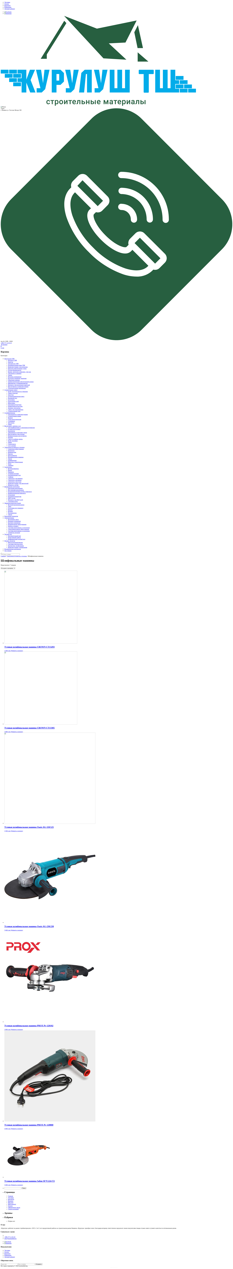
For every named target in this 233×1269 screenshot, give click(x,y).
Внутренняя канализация (16, 490)
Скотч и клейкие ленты (15, 439)
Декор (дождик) (13, 393)
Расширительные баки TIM (16, 365)
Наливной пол (12, 398)
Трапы (10, 375)
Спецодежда (12, 444)
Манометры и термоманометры (18, 383)
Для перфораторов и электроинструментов (21, 427)
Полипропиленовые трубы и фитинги (20, 491)
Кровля (10, 418)
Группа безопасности (14, 370)
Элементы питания (14, 532)
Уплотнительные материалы (17, 388)
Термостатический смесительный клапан (21, 381)
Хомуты (10, 362)
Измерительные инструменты (17, 436)
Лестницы (11, 422)
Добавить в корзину (17, 650)
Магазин (10, 1202)
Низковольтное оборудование (17, 524)
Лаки (9, 506)
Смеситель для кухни (14, 482)
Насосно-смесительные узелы (17, 368)
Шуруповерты (12, 455)
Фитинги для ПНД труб (15, 500)
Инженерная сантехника (12, 486)
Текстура (11, 395)
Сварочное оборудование (16, 449)
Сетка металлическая (14, 419)
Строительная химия (14, 416)
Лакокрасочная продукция (12, 503)
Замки (10, 442)
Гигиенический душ (14, 475)
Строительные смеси (10, 390)
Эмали (10, 514)
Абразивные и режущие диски (17, 432)
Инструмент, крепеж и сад (12, 426)
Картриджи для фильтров (16, 546)
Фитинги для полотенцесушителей (19, 385)
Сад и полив (12, 445)
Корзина (10, 1201)
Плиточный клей (13, 401)
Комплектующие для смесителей (18, 483)
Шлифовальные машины (15, 457)
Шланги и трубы (13, 485)
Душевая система (13, 473)
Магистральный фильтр (15, 542)
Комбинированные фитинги (17, 493)
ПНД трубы (11, 498)
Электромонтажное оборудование (18, 529)
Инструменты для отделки (16, 434)
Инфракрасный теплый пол (16, 539)
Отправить (39, 1264)
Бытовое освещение (14, 523)
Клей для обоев (13, 441)
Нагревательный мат (14, 536)
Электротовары (9, 518)
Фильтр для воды (9, 541)
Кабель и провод (13, 526)
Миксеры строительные (15, 462)
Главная (3, 556)
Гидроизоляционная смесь (16, 396)
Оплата (6, 4)
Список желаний (13, 1209)
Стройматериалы (9, 413)
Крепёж (10, 437)
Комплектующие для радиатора (18, 367)
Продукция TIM (9, 358)
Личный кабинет (9, 9)
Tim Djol (120, 1267)
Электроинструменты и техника (14, 447)
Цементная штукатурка (15, 406)
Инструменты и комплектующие (18, 386)
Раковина (11, 472)
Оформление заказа (14, 1207)
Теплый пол (8, 534)
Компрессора (12, 452)
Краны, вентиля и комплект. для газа (19, 372)
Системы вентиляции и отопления (19, 527)
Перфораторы (12, 460)
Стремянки (11, 421)
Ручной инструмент (14, 429)
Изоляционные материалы (12, 549)
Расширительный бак (14, 496)
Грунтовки (11, 400)
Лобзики (10, 465)
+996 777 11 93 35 (6, 343)
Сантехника (8, 467)
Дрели (10, 459)
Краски (10, 509)
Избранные (7, 7)
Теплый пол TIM (13, 363)
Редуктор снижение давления (17, 378)
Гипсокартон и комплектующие (18, 414)
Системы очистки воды (15, 544)
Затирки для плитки (14, 408)
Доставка (7, 2)
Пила (9, 464)
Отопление (11, 495)
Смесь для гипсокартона (15, 409)
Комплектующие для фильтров (17, 547)
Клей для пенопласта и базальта (18, 391)
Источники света (13, 519)
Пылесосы (11, 450)
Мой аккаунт (12, 1204)
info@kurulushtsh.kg (10, 1238)
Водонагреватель (13, 468)
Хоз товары (7, 550)
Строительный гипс (14, 411)
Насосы (10, 454)
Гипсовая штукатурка (14, 404)
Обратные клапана (14, 380)
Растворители (12, 513)
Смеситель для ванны (14, 480)
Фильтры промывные (14, 377)
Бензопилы (11, 431)
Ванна (10, 470)
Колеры (10, 511)
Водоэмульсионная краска (16, 505)
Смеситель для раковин (15, 478)
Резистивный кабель (14, 537)
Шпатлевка (11, 403)
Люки (10, 424)
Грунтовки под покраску (15, 508)
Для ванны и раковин (14, 373)
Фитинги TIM (12, 360)
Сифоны (10, 477)
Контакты (7, 5)
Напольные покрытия (11, 516)
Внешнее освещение (14, 521)
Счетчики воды (13, 501)
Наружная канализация (15, 488)
